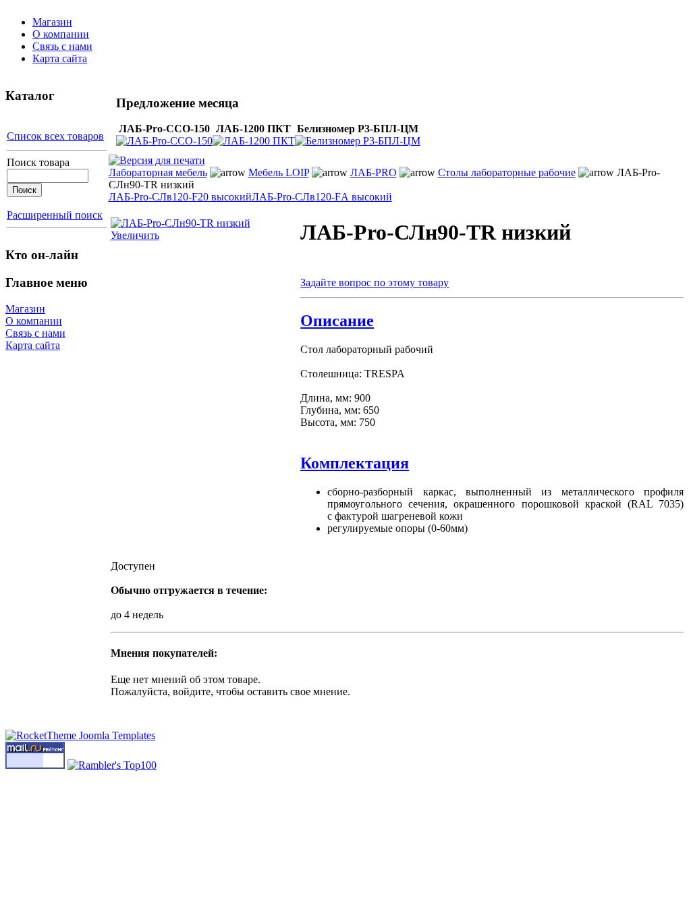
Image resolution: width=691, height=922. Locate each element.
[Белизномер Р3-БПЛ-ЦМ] (357, 140)
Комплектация (354, 463)
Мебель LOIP (278, 172)
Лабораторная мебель (158, 172)
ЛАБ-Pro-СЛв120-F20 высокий (180, 196)
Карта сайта (59, 58)
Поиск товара (38, 162)
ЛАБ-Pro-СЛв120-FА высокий (322, 196)
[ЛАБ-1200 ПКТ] (254, 140)
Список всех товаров (55, 136)
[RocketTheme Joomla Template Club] (80, 735)
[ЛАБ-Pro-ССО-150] (164, 140)
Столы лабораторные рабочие (507, 172)
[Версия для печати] (157, 157)
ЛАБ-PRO (373, 172)
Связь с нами (62, 46)
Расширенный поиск (55, 215)
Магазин (52, 22)
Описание (337, 320)
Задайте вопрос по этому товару (374, 282)
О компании (60, 34)
